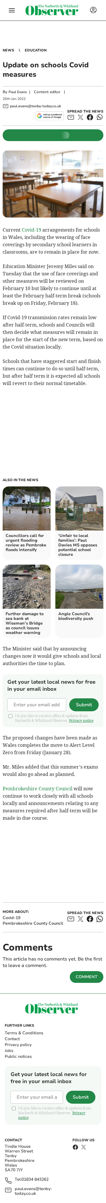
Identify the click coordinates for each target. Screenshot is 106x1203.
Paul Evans (18, 92)
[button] (12, 10)
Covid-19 (31, 230)
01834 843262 (35, 1179)
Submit (84, 705)
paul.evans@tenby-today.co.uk (33, 1191)
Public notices (18, 1056)
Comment (86, 977)
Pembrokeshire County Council (37, 789)
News (8, 50)
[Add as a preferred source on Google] (50, 115)
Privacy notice (81, 720)
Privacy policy (18, 1045)
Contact (12, 1039)
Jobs (9, 1050)
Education (36, 50)
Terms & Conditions (24, 1033)
